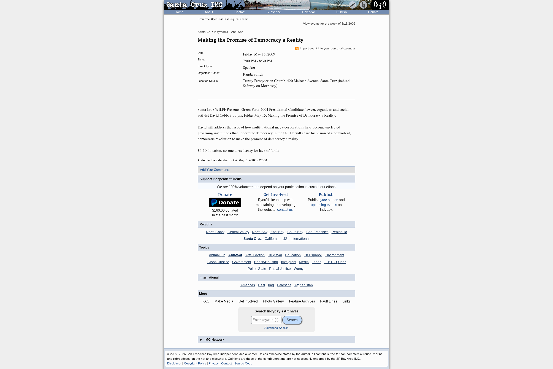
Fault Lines (328, 301)
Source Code (243, 363)
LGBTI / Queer (335, 262)
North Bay (259, 232)
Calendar (308, 12)
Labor (316, 262)
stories (329, 200)
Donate (373, 12)
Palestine (284, 285)
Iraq (271, 285)
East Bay (277, 232)
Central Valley (238, 232)
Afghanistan (303, 285)
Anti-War (237, 31)
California (272, 239)
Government (241, 262)
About (209, 12)
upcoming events (324, 205)
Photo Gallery (273, 301)
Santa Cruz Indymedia (213, 31)
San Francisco (317, 232)
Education (293, 255)
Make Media (224, 301)
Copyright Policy (195, 363)
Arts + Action (255, 255)
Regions (206, 224)
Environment (334, 255)
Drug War (275, 255)
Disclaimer (174, 363)
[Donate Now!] (225, 202)
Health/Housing (266, 262)
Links (346, 301)
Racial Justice (280, 269)
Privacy (214, 363)
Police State (257, 269)
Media (304, 262)
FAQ (205, 301)
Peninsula (339, 232)
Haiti (261, 285)
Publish (341, 12)
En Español (313, 255)
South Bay (295, 232)
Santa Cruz (252, 239)
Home (179, 12)
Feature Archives (302, 301)
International (300, 239)
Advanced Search (276, 327)
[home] (204, 5)
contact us (285, 209)
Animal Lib (217, 255)
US (285, 239)
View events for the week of (329, 23)
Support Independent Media (221, 179)
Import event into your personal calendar (327, 48)
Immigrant (288, 262)
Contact (239, 12)
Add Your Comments (215, 169)
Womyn (299, 269)
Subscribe (274, 12)
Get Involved (248, 301)
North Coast (215, 232)
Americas (247, 285)
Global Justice (218, 262)
